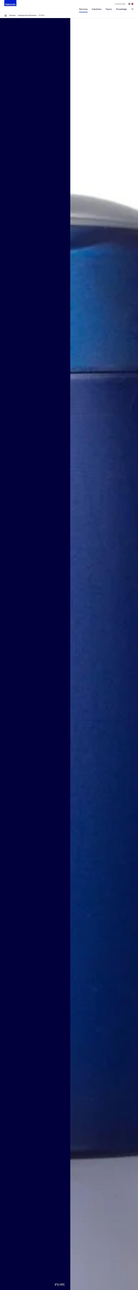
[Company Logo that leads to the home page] (10, 3)
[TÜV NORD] (5, 15)
